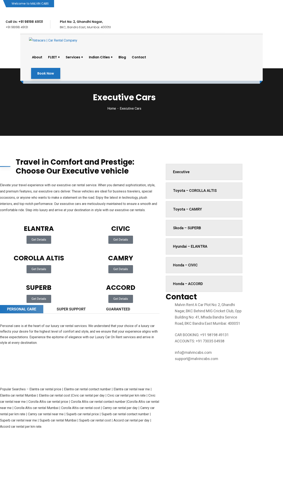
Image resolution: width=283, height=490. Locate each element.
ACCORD (120, 287)
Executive (181, 172)
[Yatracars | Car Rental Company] (53, 40)
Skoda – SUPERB (187, 228)
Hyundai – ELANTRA (190, 246)
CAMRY (120, 258)
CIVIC (120, 228)
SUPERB (38, 287)
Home (111, 108)
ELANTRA (39, 228)
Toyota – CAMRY (187, 209)
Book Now (45, 73)
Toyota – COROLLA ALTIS (195, 190)
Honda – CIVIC (185, 265)
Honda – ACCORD (188, 284)
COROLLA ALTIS (39, 258)
